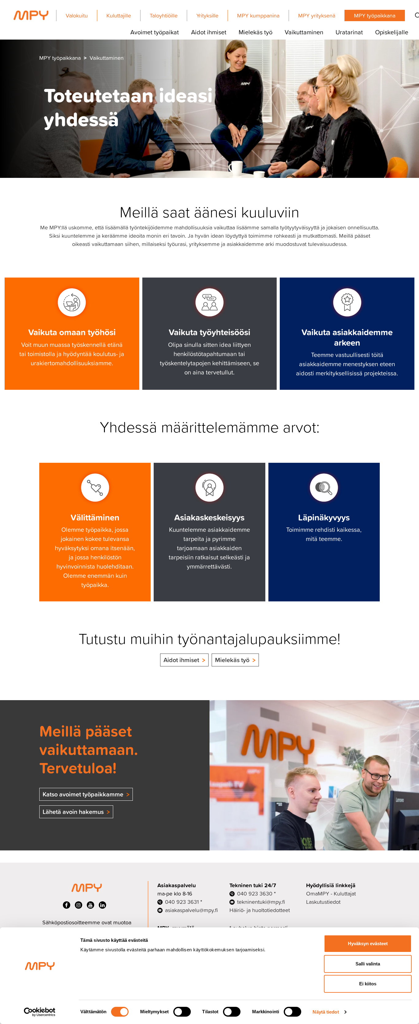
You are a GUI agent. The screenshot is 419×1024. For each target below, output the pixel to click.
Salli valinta (368, 963)
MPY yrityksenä (316, 15)
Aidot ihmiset (208, 32)
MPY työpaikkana (374, 15)
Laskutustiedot (323, 902)
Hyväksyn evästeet (368, 943)
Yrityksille (207, 15)
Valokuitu (77, 15)
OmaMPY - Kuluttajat (331, 893)
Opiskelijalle (391, 32)
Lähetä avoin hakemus (73, 811)
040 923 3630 (254, 893)
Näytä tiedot (326, 1011)
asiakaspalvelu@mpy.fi (191, 910)
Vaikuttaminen (304, 32)
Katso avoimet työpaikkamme (83, 794)
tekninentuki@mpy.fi (261, 902)
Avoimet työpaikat (154, 32)
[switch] (182, 1012)
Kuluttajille (118, 15)
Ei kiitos (367, 983)
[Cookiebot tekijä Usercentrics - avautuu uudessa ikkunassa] (40, 1012)
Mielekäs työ (255, 32)
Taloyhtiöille (164, 15)
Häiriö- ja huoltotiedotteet (259, 910)
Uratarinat (349, 32)
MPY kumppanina (258, 15)
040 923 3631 (182, 902)
